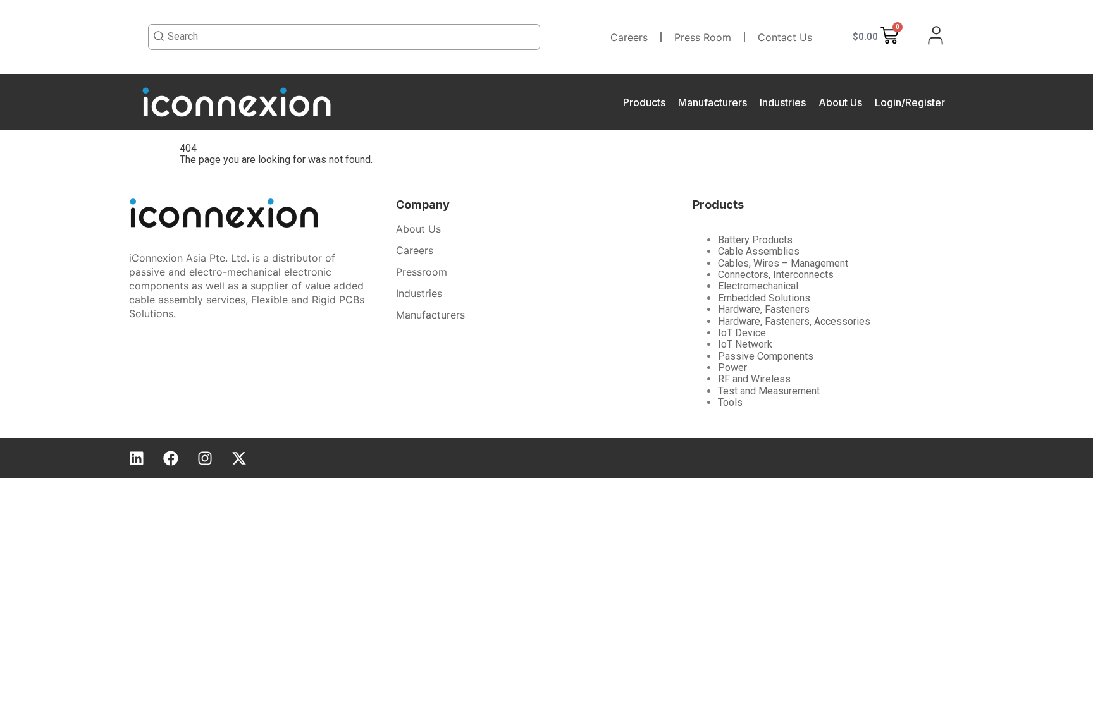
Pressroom (421, 271)
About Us (840, 102)
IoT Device (742, 333)
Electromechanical (758, 286)
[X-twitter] (239, 458)
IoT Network (745, 344)
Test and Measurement (769, 391)
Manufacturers (712, 102)
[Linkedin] (136, 458)
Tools (730, 402)
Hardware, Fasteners (764, 309)
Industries (783, 102)
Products (644, 102)
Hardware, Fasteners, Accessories (794, 321)
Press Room (702, 37)
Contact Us (785, 37)
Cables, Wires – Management (783, 263)
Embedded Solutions (764, 298)
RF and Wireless (754, 379)
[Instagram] (205, 458)
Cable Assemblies (759, 251)
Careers (629, 37)
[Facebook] (170, 458)
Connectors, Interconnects (776, 275)
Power (732, 368)
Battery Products (755, 240)
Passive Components (765, 356)
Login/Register (910, 102)
